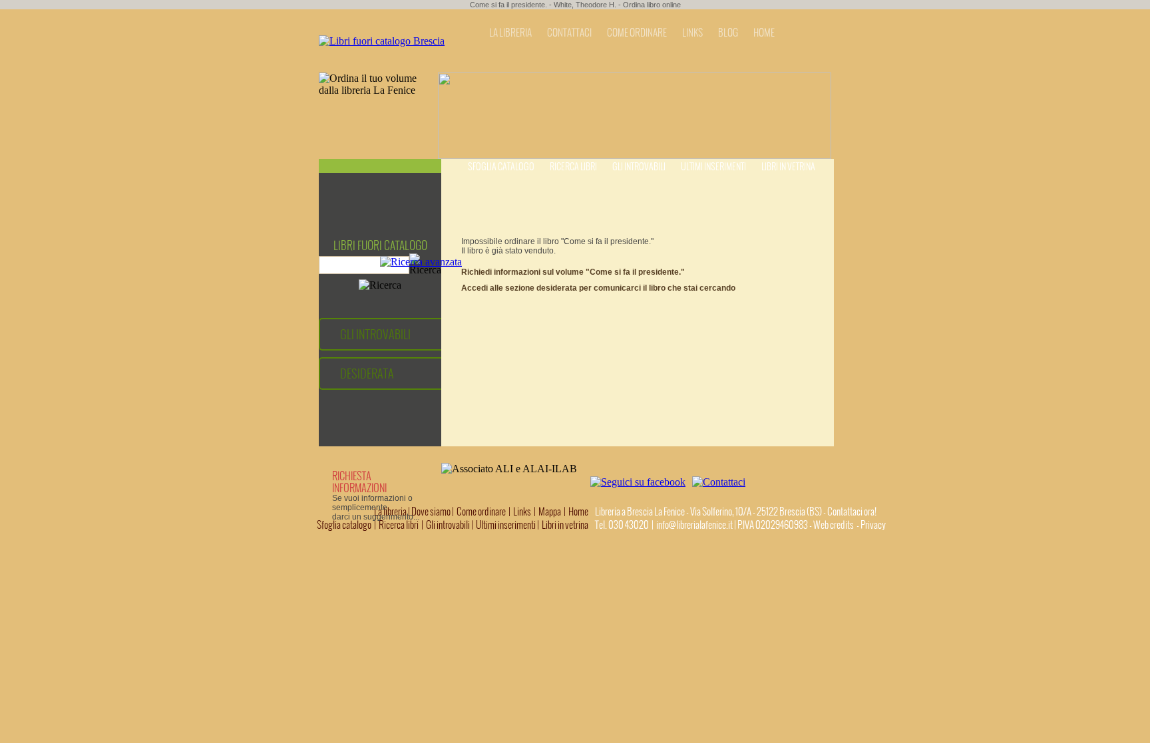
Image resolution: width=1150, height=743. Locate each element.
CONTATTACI (569, 32)
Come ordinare (481, 511)
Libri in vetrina (788, 166)
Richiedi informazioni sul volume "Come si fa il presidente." (573, 272)
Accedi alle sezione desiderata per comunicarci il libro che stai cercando (598, 288)
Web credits (833, 524)
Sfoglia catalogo (501, 166)
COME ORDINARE (637, 32)
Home (578, 511)
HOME (764, 32)
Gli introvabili (639, 166)
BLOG (728, 32)
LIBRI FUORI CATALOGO (380, 245)
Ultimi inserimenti (713, 166)
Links (522, 511)
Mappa (549, 511)
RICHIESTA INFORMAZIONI (359, 481)
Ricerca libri (573, 166)
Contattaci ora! (851, 511)
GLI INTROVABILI (375, 334)
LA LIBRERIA (510, 32)
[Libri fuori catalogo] (382, 41)
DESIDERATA (367, 373)
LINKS (692, 32)
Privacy (873, 524)
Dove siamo (431, 511)
